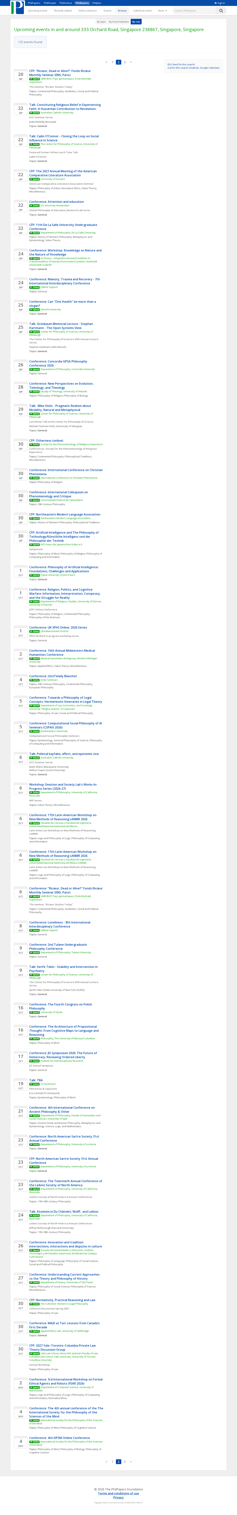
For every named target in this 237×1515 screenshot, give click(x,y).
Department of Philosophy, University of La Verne (68, 1144)
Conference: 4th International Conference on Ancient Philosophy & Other (62, 1110)
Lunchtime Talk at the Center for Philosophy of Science (61, 421)
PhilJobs (96, 3)
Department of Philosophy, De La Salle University (68, 232)
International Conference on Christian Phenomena (69, 477)
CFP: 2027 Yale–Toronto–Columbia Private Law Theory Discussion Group (62, 1347)
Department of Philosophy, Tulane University (66, 952)
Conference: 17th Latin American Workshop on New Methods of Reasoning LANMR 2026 (63, 817)
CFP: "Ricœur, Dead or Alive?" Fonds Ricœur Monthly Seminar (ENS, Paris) (60, 73)
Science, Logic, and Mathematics (63, 1126)
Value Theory (52, 240)
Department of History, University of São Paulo (67, 1282)
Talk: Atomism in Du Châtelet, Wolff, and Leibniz (64, 1212)
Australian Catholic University (57, 112)
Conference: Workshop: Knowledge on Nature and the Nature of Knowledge (65, 252)
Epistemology (45, 740)
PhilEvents (82, 3)
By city (136, 21)
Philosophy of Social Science (82, 1261)
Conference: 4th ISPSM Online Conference (59, 1438)
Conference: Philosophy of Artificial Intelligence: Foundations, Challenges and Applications (64, 569)
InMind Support (49, 287)
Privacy (118, 1497)
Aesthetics (70, 91)
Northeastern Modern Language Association (66, 518)
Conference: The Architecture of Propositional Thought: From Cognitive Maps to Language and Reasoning (64, 1030)
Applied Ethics (45, 666)
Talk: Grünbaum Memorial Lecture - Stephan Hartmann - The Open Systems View (61, 326)
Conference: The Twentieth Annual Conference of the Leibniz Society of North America (66, 1183)
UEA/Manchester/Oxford (54, 631)
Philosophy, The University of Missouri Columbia (68, 1038)
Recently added (63, 10)
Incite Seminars (49, 679)
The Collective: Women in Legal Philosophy (64, 1303)
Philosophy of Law (48, 713)
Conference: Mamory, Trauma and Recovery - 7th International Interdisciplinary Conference (65, 281)
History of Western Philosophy (55, 236)
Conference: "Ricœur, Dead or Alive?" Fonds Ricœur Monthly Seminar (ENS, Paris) (66, 890)
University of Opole (51, 1012)
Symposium (36, 549)
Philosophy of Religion (50, 395)
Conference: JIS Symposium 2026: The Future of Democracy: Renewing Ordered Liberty (63, 1055)
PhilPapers (34, 3)
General (42, 291)
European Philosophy (41, 687)
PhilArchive (66, 3)
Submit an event (142, 10)
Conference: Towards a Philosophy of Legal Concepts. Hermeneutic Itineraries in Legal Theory (65, 700)
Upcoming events (37, 10)
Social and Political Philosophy (76, 713)
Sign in (221, 3)
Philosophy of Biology (76, 395)
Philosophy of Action (49, 188)
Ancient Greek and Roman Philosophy (59, 1123)
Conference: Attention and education (57, 202)
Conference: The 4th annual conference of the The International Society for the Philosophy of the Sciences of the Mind (66, 1412)
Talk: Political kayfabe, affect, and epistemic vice (64, 754)
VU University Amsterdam (55, 205)
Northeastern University (54, 731)
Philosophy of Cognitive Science (78, 1427)
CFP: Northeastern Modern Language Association (64, 514)
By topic (101, 21)
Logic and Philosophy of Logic (54, 838)
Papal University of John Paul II (58, 575)
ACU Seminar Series (41, 117)
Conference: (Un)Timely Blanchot (53, 676)
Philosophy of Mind (48, 553)
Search (107, 10)
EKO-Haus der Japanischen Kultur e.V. (62, 544)
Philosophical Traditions (86, 522)
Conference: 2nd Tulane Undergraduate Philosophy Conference (58, 947)
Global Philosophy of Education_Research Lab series (59, 210)
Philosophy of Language (51, 1261)
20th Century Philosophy (51, 504)
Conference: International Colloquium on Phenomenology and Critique (59, 494)
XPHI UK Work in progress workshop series (54, 636)
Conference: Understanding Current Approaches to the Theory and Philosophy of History (64, 1276)
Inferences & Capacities (43, 1088)
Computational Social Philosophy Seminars (54, 736)
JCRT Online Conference (43, 609)
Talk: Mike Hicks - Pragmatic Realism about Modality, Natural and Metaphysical (60, 408)
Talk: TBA (36, 1080)
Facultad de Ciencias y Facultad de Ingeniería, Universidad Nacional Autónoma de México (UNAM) (60, 861)
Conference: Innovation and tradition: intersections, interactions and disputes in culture (65, 1244)
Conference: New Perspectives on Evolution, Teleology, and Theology (61, 386)
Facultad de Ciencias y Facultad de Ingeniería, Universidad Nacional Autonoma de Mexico (60, 824)
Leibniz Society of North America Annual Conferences (60, 1197)
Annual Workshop (39, 1364)
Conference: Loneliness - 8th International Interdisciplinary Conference (60, 924)
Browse (122, 10)
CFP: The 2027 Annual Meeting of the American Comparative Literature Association (63, 173)
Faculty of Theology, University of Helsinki (64, 391)
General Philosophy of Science (71, 740)
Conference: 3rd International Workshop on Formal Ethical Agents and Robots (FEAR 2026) (66, 1381)
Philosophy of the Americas (44, 617)
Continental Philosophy (51, 91)
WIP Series (35, 800)
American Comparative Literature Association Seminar (61, 183)
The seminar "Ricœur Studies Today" (51, 86)
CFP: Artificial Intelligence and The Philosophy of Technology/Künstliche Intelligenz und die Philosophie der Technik (64, 536)
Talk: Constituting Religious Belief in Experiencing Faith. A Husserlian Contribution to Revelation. (65, 107)
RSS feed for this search (181, 64)
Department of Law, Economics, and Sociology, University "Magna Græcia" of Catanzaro (61, 707)
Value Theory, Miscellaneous (70, 666)
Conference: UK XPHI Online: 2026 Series (58, 627)
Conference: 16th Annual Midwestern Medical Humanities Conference (62, 653)
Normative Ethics (71, 188)
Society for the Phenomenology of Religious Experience (72, 444)
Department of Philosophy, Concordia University (68, 369)
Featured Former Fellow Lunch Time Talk (53, 152)
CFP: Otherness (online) (46, 441)
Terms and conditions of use (118, 1493)
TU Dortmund (48, 1084)
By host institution (119, 21)
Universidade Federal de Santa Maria (62, 500)
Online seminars (87, 10)
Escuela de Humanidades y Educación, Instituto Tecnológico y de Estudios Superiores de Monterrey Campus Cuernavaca (63, 1253)
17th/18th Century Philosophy (54, 1201)
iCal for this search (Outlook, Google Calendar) (193, 67)
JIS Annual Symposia (41, 1065)
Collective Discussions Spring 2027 (49, 1308)
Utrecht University (51, 309)
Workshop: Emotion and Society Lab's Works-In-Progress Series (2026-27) (63, 786)
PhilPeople (50, 3)
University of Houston (53, 179)
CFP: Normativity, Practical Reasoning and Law (62, 1300)
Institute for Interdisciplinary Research (62, 1060)
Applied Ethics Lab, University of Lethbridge (65, 1331)
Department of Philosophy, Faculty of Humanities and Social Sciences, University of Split (65, 1117)
